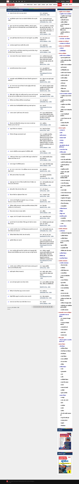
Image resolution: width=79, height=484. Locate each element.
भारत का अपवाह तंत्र (65, 180)
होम (25, 4)
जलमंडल (63, 157)
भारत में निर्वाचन (64, 280)
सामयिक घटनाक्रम (30, 4)
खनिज (62, 410)
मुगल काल (63, 332)
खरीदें (68, 1)
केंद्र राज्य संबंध (64, 265)
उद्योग (61, 132)
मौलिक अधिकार (64, 285)
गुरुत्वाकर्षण (63, 371)
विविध (62, 290)
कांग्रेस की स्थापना (65, 20)
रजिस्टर (63, 1)
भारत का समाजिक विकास (64, 241)
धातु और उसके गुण (65, 417)
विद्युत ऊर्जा (62, 213)
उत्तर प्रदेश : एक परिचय (65, 38)
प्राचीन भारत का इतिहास (65, 55)
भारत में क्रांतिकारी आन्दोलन (64, 114)
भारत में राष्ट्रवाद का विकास (64, 25)
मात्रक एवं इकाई (64, 387)
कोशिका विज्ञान (64, 348)
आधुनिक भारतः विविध (66, 104)
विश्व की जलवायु (64, 203)
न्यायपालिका (64, 273)
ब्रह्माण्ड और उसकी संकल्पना (64, 172)
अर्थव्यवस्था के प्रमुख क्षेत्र (66, 233)
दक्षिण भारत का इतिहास (66, 64)
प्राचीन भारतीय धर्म (65, 75)
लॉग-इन (58, 1)
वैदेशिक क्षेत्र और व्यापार (66, 250)
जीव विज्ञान (62, 346)
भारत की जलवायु (64, 183)
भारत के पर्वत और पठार (66, 192)
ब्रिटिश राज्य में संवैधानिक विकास (66, 110)
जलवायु (61, 140)
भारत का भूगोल (62, 128)
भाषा (62, 223)
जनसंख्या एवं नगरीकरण (64, 41)
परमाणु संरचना (64, 420)
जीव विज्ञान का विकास (66, 351)
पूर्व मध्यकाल (64, 67)
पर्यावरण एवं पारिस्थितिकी (64, 46)
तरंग (62, 374)
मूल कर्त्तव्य (63, 282)
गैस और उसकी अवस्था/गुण (65, 414)
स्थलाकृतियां (63, 206)
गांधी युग (63, 107)
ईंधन (62, 402)
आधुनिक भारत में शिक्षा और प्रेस (65, 100)
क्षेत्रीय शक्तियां (64, 22)
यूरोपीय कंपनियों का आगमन (65, 33)
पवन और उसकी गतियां (66, 159)
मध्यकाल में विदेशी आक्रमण (64, 323)
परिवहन (61, 142)
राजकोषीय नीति (64, 248)
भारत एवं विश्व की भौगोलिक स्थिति (64, 176)
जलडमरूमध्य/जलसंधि (66, 154)
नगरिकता (63, 267)
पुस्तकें (47, 4)
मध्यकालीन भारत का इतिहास (65, 312)
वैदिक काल (63, 88)
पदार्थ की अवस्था (64, 382)
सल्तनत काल (64, 335)
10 (51, 306)
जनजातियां (63, 218)
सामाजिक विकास (63, 258)
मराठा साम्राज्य (64, 329)
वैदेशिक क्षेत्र (62, 255)
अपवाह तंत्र (62, 130)
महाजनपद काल (64, 80)
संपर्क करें (70, 4)
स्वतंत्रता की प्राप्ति (65, 122)
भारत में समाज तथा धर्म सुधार (65, 119)
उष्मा (62, 369)
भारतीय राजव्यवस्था (63, 260)
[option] (61, 441)
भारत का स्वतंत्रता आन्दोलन (66, 93)
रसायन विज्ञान (63, 395)
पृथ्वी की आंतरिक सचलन (66, 162)
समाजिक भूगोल (63, 216)
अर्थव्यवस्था (62, 231)
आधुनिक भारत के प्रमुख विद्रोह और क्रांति (65, 16)
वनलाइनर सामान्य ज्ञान (12, 7)
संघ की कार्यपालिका (65, 296)
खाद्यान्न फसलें (63, 137)
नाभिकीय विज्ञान (64, 379)
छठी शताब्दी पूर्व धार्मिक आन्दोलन (65, 61)
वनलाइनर (59, 4)
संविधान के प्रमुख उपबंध (66, 303)
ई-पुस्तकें (39, 4)
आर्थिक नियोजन (64, 235)
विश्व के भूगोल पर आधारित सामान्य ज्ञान (65, 340)
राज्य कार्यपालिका (65, 288)
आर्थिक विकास (64, 238)
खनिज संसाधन (63, 135)
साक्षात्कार (35, 4)
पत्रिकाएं (50, 4)
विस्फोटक (63, 425)
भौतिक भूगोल (63, 152)
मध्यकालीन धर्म (64, 327)
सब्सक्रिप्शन (55, 4)
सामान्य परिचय (63, 226)
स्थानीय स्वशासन (64, 309)
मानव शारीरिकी (64, 359)
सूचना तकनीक (64, 392)
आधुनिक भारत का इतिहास (64, 11)
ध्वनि (62, 377)
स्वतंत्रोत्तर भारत (64, 125)
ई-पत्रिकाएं (43, 4)
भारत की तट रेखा (63, 149)
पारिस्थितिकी (63, 50)
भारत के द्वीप (63, 190)
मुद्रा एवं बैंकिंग (64, 245)
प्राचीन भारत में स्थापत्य (66, 72)
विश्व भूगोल (61, 337)
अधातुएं (62, 397)
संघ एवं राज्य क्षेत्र (64, 293)
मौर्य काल (63, 83)
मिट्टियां (61, 211)
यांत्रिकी (62, 390)
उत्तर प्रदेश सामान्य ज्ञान (64, 36)
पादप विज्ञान (63, 356)
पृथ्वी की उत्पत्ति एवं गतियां (64, 165)
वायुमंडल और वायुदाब (65, 198)
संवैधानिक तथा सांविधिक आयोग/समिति (66, 306)
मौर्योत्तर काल (64, 85)
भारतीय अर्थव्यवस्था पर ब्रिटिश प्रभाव (65, 29)
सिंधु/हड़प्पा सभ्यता (65, 91)
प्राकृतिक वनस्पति (65, 169)
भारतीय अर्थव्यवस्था (63, 228)
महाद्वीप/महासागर (65, 195)
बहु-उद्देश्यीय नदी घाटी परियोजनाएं (64, 146)
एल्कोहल (63, 405)
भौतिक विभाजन (63, 208)
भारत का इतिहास (62, 53)
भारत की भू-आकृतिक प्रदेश (65, 186)
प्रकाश (62, 384)
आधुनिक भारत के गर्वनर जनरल (65, 96)
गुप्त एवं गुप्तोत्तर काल (65, 57)
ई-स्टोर (63, 4)
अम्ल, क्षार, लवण (64, 400)
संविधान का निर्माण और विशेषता (65, 299)
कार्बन (62, 408)
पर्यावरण (62, 48)
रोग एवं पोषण (64, 361)
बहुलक (62, 423)
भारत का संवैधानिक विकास (65, 276)
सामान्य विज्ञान (62, 344)
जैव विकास (63, 353)
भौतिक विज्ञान (63, 366)
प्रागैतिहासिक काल (65, 70)
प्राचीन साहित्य (64, 78)
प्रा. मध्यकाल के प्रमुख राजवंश (65, 319)
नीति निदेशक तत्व (65, 270)
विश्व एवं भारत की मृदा (66, 200)
